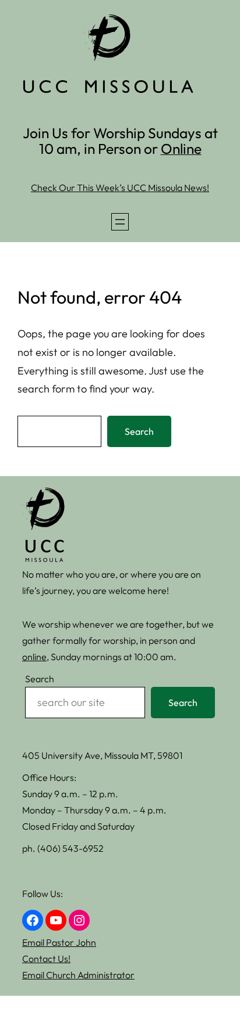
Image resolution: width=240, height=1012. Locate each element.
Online (181, 148)
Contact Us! (46, 958)
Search (139, 431)
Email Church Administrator (78, 975)
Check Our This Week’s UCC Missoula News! (120, 187)
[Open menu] (120, 222)
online (34, 656)
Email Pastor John (59, 942)
